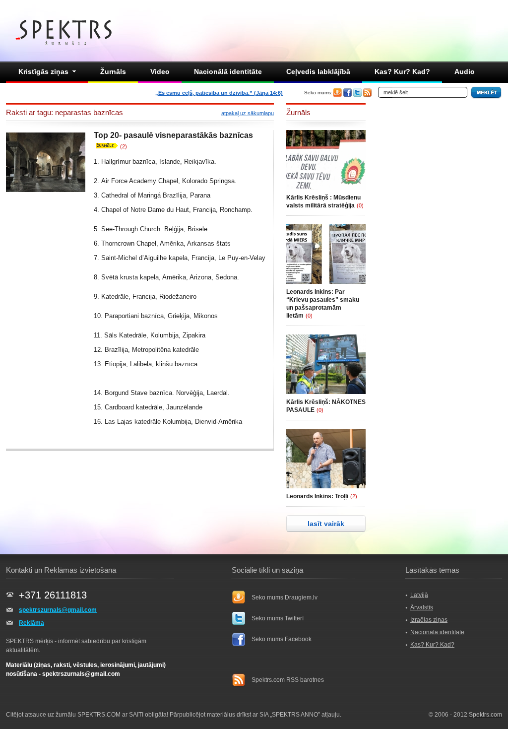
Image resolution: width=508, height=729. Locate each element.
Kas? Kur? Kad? (402, 71)
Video (160, 71)
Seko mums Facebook (282, 639)
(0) (360, 205)
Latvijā (419, 595)
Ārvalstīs (421, 607)
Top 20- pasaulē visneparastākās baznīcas (173, 135)
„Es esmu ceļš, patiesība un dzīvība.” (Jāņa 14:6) (219, 93)
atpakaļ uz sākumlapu (247, 113)
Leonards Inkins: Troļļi (317, 496)
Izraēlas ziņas (428, 619)
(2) (123, 146)
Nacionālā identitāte (228, 71)
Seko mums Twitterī (278, 618)
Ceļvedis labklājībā (318, 71)
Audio (464, 71)
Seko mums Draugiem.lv (285, 597)
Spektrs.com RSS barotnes (288, 679)
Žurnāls (113, 71)
